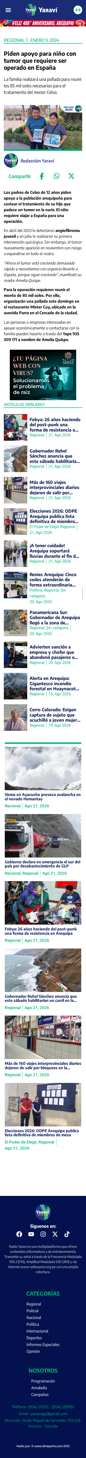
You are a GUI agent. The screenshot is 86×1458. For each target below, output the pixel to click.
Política (33, 1324)
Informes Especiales (43, 1344)
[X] (71, 176)
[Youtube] (31, 1234)
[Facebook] (42, 176)
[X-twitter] (55, 1234)
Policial (32, 1310)
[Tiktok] (67, 1234)
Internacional (37, 1331)
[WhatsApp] (57, 176)
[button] (8, 9)
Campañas (39, 1394)
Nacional (34, 1317)
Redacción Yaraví (37, 160)
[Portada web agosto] (43, 25)
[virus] (43, 398)
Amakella (39, 1387)
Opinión (33, 1351)
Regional (14, 40)
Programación (43, 1381)
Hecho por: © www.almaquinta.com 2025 (43, 1446)
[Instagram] (43, 1234)
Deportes (34, 1337)
